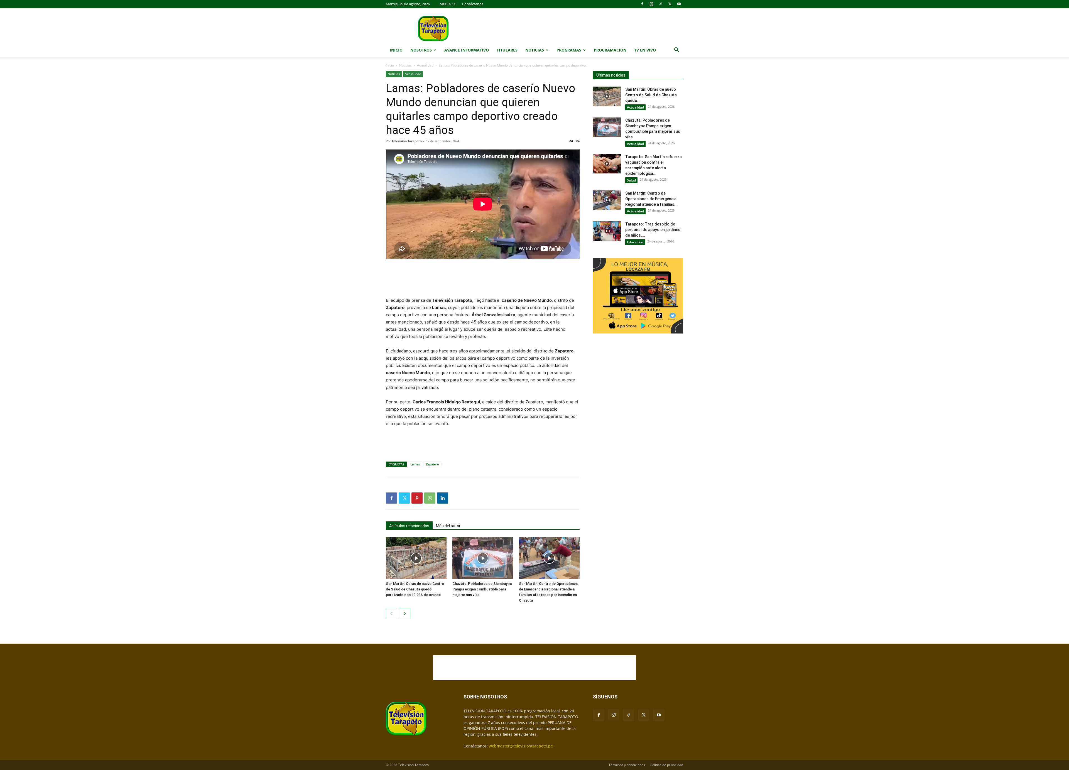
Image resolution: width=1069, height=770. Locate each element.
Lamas (415, 464)
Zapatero (432, 464)
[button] (676, 50)
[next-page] (404, 613)
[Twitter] (670, 4)
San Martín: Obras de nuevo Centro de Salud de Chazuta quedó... (651, 95)
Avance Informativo (466, 50)
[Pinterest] (417, 498)
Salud (631, 180)
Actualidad (425, 65)
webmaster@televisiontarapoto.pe (521, 746)
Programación (610, 50)
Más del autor (448, 526)
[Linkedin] (442, 498)
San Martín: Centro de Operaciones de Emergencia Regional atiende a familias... (651, 199)
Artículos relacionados (409, 526)
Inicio (396, 50)
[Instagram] (651, 4)
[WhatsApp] (429, 498)
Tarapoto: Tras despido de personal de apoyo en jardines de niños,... (652, 229)
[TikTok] (660, 4)
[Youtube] (679, 4)
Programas (568, 50)
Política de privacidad (666, 764)
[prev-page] (391, 613)
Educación (635, 242)
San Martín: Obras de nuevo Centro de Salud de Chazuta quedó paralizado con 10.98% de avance (415, 589)
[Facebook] (642, 4)
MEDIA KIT (448, 3)
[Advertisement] (482, 278)
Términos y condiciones (627, 764)
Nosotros (421, 50)
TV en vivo (645, 50)
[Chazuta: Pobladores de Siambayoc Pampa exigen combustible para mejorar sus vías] (482, 558)
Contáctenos (472, 3)
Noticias (534, 50)
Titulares (507, 50)
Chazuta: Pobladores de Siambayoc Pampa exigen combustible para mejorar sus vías (482, 589)
